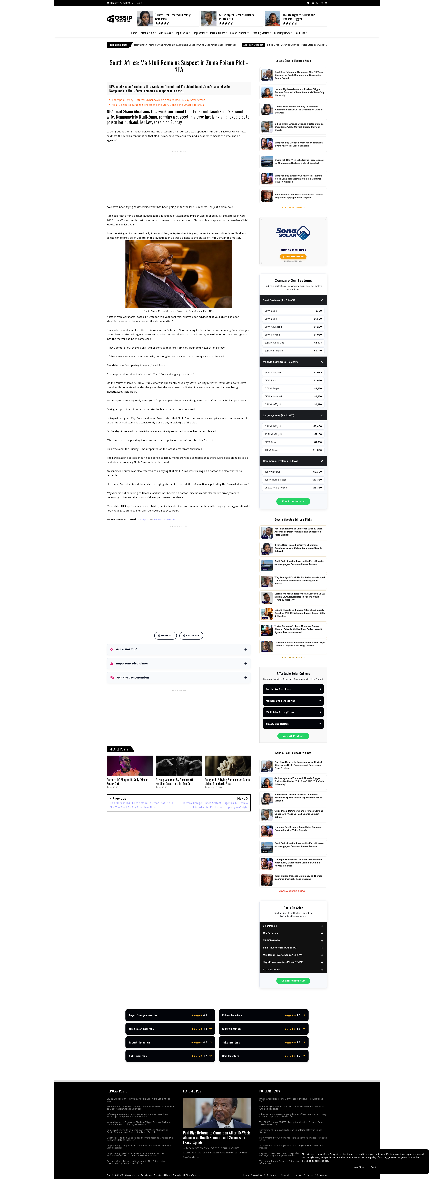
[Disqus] (179, 863)
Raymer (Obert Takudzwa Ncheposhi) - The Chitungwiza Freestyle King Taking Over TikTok (136, 1162)
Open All (166, 635)
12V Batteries (270, 933)
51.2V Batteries (271, 969)
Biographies (199, 33)
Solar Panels (270, 925)
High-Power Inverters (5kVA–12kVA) (283, 962)
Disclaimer (272, 1175)
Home (139, 2)
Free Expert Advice (293, 501)
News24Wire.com (164, 519)
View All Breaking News (292, 891)
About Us (257, 1175)
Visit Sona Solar (294, 256)
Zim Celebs (165, 33)
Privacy (298, 1175)
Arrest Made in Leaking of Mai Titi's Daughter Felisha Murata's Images (292, 1146)
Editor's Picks (147, 33)
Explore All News (292, 207)
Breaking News (282, 33)
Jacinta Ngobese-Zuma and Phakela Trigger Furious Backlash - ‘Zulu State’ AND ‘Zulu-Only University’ (139, 1123)
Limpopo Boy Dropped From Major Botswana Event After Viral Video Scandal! (139, 1146)
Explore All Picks (292, 657)
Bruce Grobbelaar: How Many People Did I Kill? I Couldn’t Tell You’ (138, 1099)
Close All (192, 635)
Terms (310, 1175)
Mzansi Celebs (217, 33)
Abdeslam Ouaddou (172, 44)
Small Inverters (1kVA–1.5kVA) (280, 947)
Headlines (300, 33)
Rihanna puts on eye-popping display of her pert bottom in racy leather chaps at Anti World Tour (293, 1115)
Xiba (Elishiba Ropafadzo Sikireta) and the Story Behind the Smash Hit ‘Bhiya (158, 104)
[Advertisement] (179, 178)
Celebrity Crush (238, 33)
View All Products (293, 736)
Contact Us (322, 1175)
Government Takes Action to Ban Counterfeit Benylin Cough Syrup (290, 1131)
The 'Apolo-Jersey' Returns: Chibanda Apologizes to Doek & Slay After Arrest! (158, 99)
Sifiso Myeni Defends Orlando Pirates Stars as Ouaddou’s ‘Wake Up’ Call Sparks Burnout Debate (237, 44)
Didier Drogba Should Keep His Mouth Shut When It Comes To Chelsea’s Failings (291, 1107)
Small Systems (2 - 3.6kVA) (279, 300)
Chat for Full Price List (293, 980)
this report (143, 519)
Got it (373, 1167)
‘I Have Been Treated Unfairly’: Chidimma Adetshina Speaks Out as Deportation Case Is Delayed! (140, 1107)
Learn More (358, 1167)
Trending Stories (260, 33)
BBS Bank (300, 44)
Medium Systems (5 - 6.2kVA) (280, 361)
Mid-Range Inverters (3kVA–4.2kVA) (283, 955)
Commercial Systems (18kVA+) (281, 461)
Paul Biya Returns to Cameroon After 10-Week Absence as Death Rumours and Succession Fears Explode (137, 1131)
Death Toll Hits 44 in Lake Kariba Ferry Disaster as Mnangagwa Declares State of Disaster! (140, 1138)
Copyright (285, 1175)
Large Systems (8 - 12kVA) (278, 415)
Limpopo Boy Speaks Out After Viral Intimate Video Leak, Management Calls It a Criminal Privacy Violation (136, 1154)
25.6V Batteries (271, 940)
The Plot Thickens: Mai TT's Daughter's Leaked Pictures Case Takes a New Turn (291, 1123)
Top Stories (182, 33)
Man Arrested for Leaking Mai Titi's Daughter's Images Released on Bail (293, 1138)
